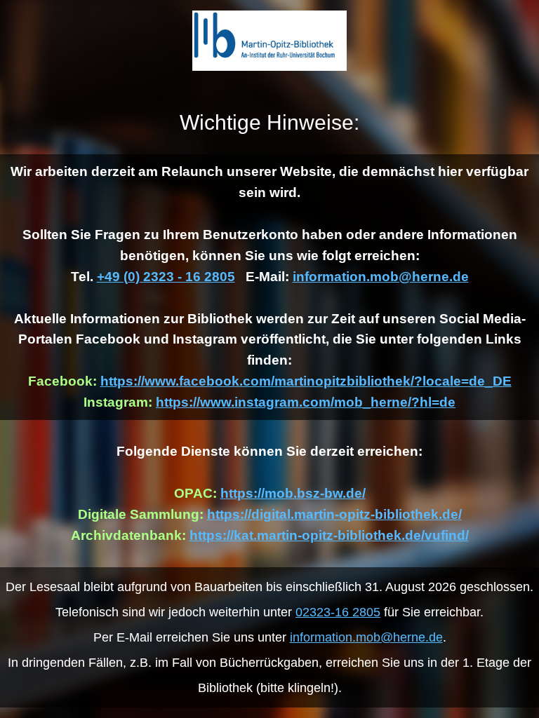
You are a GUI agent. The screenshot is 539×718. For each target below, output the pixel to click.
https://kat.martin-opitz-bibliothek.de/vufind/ (329, 535)
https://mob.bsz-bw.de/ (293, 493)
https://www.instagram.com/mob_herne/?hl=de (305, 402)
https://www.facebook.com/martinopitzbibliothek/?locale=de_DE (306, 381)
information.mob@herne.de (381, 276)
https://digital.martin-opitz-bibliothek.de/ (334, 514)
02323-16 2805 (337, 612)
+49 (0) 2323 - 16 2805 (166, 276)
